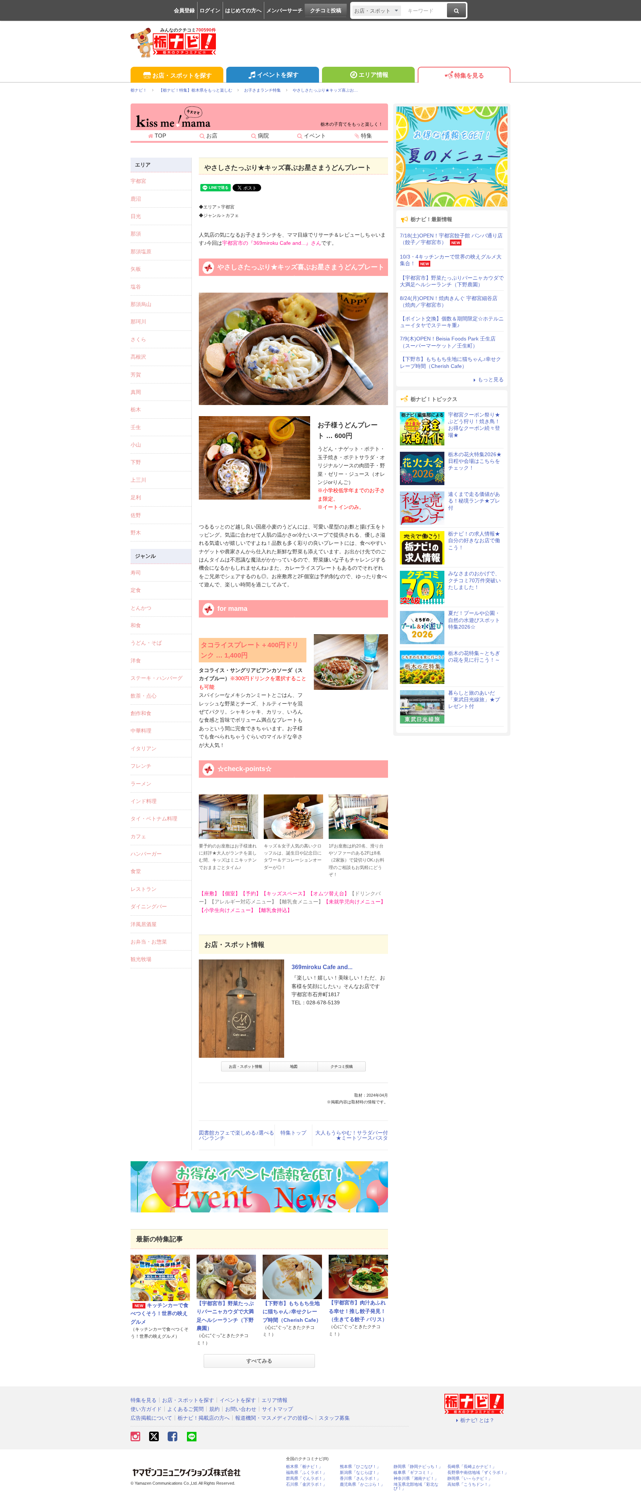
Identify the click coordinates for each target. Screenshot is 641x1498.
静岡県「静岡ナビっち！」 (418, 1467)
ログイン (210, 10)
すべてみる (259, 1361)
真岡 (136, 392)
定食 (136, 590)
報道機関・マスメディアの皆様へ (274, 1418)
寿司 (136, 573)
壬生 (136, 427)
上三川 (138, 480)
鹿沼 (136, 199)
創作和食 (141, 713)
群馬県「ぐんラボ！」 (306, 1478)
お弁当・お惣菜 (149, 942)
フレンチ (141, 766)
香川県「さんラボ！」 (360, 1478)
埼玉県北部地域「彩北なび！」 (416, 1486)
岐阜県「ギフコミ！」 (414, 1473)
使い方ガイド (146, 1409)
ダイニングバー (149, 906)
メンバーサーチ (284, 10)
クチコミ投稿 (325, 10)
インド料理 (144, 801)
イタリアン (144, 748)
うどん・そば (146, 643)
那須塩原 (141, 251)
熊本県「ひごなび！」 (360, 1467)
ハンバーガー (146, 854)
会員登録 (184, 10)
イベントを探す (278, 75)
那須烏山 (141, 304)
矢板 (136, 269)
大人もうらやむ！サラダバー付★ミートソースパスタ (351, 1135)
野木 (136, 533)
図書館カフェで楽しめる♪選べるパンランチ (236, 1135)
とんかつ (141, 608)
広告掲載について (151, 1418)
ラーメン (141, 784)
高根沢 (138, 357)
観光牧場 (141, 959)
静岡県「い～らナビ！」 (469, 1478)
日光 (136, 216)
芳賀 (136, 375)
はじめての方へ (243, 10)
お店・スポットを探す (182, 75)
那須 (136, 234)
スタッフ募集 (334, 1418)
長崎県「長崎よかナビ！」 (471, 1467)
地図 (294, 1066)
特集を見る (469, 75)
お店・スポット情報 (245, 1066)
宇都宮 (138, 181)
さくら (138, 339)
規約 (214, 1409)
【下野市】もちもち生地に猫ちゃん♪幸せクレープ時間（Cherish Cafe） (292, 1311)
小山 (136, 445)
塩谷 (136, 287)
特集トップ (293, 1133)
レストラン (144, 889)
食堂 (136, 871)
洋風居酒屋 (144, 924)
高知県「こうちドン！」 (469, 1484)
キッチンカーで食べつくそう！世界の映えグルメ (159, 1313)
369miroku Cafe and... (322, 967)
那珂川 (138, 322)
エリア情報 (373, 75)
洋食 (136, 661)
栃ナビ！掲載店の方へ (204, 1418)
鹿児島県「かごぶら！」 (362, 1484)
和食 (136, 625)
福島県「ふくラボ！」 (306, 1473)
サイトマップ (277, 1409)
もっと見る (491, 379)
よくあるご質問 (185, 1409)
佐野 (136, 515)
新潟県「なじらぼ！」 (360, 1473)
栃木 (136, 409)
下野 (136, 462)
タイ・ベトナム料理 (154, 819)
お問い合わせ (240, 1409)
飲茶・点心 (144, 696)
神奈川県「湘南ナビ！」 (416, 1478)
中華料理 (141, 731)
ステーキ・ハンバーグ (157, 678)
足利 (136, 497)
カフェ (138, 836)
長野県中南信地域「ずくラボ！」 (478, 1473)
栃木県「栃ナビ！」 (304, 1467)
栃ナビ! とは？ (477, 1420)
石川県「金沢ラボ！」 (306, 1484)
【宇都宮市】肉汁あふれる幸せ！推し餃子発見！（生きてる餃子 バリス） (358, 1311)
